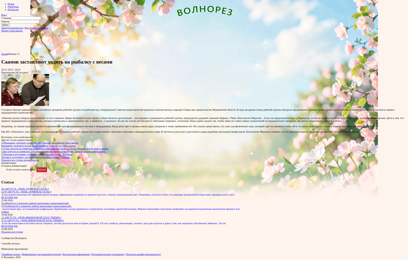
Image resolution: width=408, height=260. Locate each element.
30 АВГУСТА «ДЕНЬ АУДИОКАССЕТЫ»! (25, 189)
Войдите (42, 169)
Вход (4, 15)
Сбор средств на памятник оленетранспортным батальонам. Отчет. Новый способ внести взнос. (53, 151)
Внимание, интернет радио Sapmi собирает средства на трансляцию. (38, 145)
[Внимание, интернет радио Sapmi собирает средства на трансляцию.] (40, 143)
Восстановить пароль (36, 28)
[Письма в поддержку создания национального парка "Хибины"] (37, 154)
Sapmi (4, 54)
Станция (6, 18)
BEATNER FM (9, 197)
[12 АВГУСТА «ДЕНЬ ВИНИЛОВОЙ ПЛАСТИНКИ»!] (32, 220)
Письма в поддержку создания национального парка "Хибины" (36, 157)
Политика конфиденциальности (143, 254)
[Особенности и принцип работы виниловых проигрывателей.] (36, 206)
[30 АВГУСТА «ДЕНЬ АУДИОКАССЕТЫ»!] (26, 191)
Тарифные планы (10, 254)
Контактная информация (76, 254)
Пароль (5, 21)
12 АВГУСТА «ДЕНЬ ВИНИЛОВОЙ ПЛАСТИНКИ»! (31, 217)
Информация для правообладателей (41, 254)
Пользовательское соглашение (107, 254)
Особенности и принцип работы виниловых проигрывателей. (35, 203)
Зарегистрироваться (12, 28)
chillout (5, 211)
